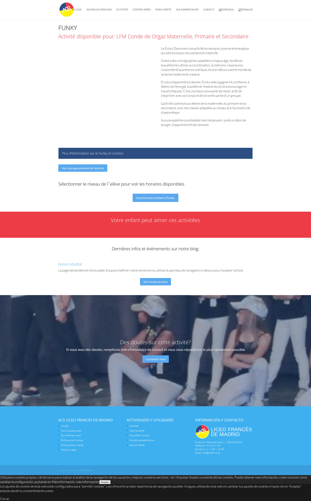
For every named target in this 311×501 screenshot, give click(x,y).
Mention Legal (68, 449)
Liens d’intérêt (137, 445)
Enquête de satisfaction (142, 440)
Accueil (77, 9)
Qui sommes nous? (187, 9)
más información (87, 482)
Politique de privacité (72, 445)
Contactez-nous (156, 359)
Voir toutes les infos (155, 281)
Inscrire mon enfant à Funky (155, 198)
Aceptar (105, 482)
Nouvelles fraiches (99, 9)
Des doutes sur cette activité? (155, 342)
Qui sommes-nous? (71, 435)
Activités (122, 9)
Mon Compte (163, 9)
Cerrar (4, 499)
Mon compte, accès (71, 430)
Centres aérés (142, 9)
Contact (208, 9)
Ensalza (88, 470)
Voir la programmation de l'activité (83, 168)
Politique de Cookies (72, 440)
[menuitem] (226, 13)
